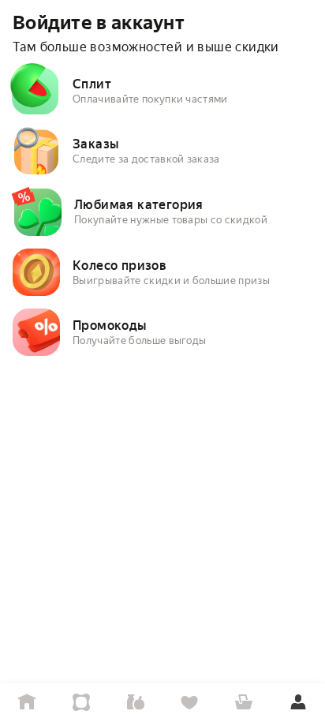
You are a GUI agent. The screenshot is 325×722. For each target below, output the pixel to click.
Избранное (189, 702)
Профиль (298, 702)
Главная (27, 702)
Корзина (244, 702)
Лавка (135, 702)
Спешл (81, 702)
